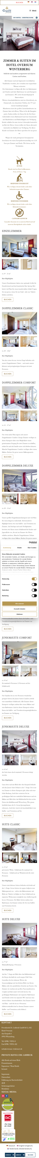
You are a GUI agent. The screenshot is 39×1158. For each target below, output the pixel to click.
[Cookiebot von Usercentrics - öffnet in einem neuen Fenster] (29, 542)
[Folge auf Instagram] (3, 1095)
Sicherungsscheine (8, 1086)
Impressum (5, 1074)
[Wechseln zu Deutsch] (28, 1)
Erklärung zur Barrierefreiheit (12, 1080)
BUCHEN (19, 2)
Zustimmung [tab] (7, 547)
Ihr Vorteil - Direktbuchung (23, 17)
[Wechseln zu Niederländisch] (35, 1)
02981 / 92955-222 (10, 1044)
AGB (3, 1083)
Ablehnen (20, 614)
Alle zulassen (19, 603)
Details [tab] (19, 547)
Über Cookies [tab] (32, 547)
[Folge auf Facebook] (6, 1095)
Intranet (4, 1069)
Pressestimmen (7, 1063)
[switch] (34, 584)
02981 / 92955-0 (10, 1041)
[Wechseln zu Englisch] (32, 1)
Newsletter (5, 1089)
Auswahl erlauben (19, 609)
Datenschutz (6, 1077)
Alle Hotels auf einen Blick (11, 1060)
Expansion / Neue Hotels (10, 1066)
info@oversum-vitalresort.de (12, 1049)
